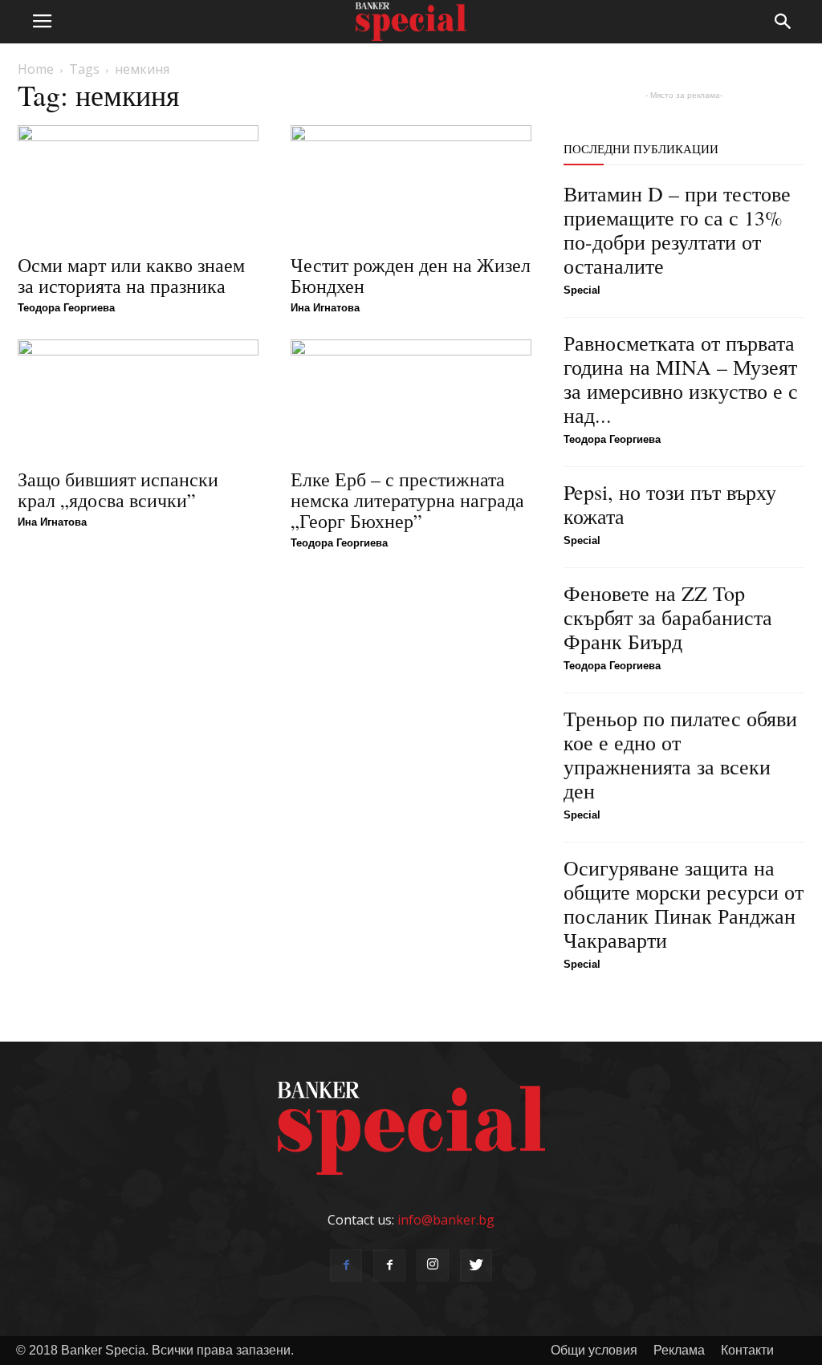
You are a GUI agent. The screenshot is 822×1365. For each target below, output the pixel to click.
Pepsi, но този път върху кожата (670, 504)
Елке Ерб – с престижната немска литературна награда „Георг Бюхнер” (407, 500)
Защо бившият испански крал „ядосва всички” (118, 489)
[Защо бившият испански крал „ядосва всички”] (138, 398)
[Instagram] (433, 1265)
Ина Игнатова (325, 308)
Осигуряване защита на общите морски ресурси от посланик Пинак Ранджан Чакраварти (684, 903)
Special (582, 290)
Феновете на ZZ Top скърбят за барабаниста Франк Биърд (668, 617)
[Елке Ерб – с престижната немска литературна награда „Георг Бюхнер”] (411, 398)
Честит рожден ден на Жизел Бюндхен (411, 275)
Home (36, 69)
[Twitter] (476, 1265)
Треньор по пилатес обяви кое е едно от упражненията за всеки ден (680, 754)
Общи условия (594, 1350)
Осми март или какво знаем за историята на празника (131, 275)
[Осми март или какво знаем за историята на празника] (138, 184)
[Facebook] (346, 1265)
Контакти (747, 1350)
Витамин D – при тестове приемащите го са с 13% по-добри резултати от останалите (677, 229)
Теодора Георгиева (66, 308)
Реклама (679, 1350)
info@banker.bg (445, 1220)
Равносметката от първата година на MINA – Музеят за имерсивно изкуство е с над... (681, 379)
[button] (783, 21)
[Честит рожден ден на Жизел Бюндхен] (411, 184)
